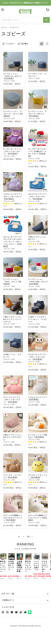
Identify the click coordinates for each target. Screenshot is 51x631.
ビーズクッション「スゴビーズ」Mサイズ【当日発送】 (37, 113)
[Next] (47, 566)
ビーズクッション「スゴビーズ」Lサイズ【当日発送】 (13, 113)
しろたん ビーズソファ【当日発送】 (37, 398)
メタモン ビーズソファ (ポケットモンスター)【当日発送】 (12, 196)
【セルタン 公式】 (9, 81)
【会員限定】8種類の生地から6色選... (19, 566)
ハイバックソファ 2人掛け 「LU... (36, 565)
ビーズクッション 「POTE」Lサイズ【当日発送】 (12, 281)
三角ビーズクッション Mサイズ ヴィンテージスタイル (12, 319)
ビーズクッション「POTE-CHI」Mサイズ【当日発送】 (12, 76)
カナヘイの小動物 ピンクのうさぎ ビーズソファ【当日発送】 (12, 517)
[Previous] (3, 566)
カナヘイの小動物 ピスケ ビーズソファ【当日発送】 (37, 517)
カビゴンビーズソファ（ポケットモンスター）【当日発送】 (37, 196)
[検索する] (46, 20)
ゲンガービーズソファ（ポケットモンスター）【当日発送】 (12, 151)
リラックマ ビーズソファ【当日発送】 (12, 476)
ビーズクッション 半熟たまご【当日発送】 (37, 436)
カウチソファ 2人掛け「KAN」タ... (44, 566)
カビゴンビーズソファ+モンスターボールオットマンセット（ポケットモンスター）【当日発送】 (13, 242)
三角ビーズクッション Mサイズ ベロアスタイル (12, 437)
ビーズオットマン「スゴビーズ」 (37, 75)
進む (29, 536)
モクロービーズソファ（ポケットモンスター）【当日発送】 (37, 357)
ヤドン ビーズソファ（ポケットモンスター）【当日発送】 (11, 399)
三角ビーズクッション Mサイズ (37, 238)
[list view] (47, 43)
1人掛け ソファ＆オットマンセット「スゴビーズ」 (37, 319)
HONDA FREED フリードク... (11, 565)
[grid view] (41, 43)
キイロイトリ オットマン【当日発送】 (37, 476)
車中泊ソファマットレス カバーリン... (28, 566)
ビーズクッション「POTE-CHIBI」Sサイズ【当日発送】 (38, 281)
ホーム (4, 27)
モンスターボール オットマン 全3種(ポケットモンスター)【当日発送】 (37, 153)
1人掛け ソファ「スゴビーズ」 (12, 355)
